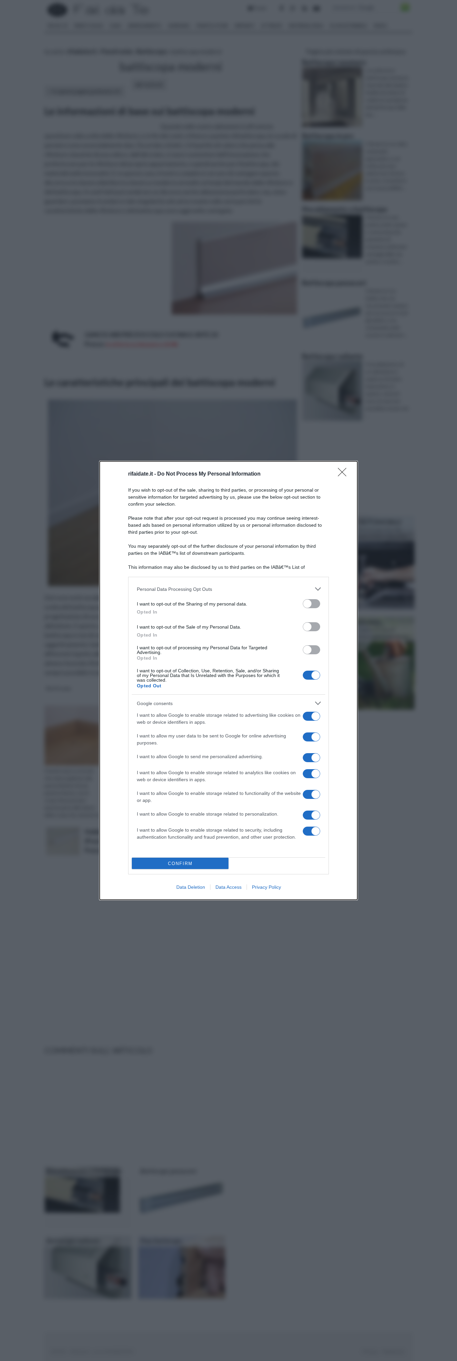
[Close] (344, 474)
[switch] (311, 603)
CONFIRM (180, 863)
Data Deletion (190, 887)
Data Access (228, 887)
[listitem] (228, 588)
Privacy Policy (266, 887)
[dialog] (228, 680)
